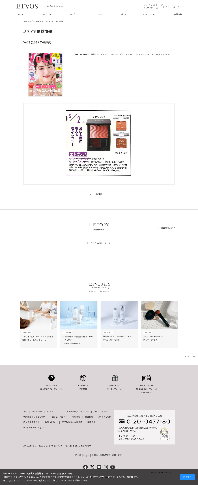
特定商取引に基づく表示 (34, 417)
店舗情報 (178, 14)
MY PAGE (162, 6)
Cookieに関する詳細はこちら (73, 480)
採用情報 (91, 422)
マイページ (37, 411)
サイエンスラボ (100, 411)
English (86, 455)
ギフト (123, 14)
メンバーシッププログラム (77, 411)
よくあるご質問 (104, 417)
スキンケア (20, 14)
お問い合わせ (51, 422)
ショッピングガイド (58, 417)
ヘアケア (73, 14)
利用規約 (76, 417)
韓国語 (95, 455)
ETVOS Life (190, 356)
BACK (99, 194)
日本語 (78, 455)
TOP (25, 411)
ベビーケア (99, 14)
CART (179, 6)
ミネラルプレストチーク (135, 54)
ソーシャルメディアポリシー (35, 428)
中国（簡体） (105, 455)
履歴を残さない (168, 228)
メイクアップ (47, 14)
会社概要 (89, 417)
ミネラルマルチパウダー (113, 54)
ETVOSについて (150, 14)
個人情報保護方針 (31, 422)
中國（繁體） (117, 455)
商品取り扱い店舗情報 (72, 422)
